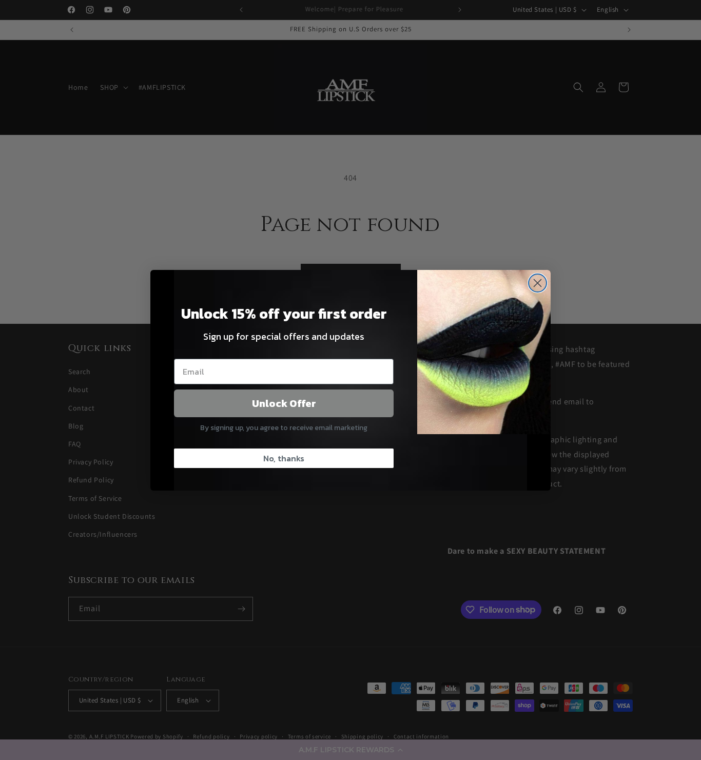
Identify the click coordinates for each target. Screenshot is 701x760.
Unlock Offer (284, 403)
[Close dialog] (538, 283)
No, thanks (283, 458)
